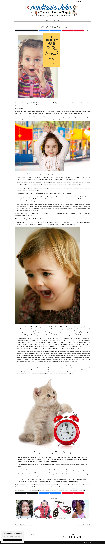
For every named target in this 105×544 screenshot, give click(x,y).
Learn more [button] (17, 536)
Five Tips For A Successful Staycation (24, 518)
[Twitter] (76, 1)
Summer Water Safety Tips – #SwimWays (80, 518)
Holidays (53, 1)
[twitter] (63, 537)
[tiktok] (77, 537)
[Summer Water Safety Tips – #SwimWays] (80, 509)
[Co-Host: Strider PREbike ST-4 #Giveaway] (62, 509)
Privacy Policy (87, 542)
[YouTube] (82, 1)
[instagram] (66, 537)
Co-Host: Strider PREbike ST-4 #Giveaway (62, 518)
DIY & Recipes (25, 1)
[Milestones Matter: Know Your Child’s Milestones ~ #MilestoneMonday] (43, 509)
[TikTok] (84, 1)
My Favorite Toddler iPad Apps (23, 525)
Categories (44, 1)
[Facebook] (85, 1)
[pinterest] (72, 537)
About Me (48, 20)
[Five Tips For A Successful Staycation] (24, 509)
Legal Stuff (56, 20)
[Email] (87, 1)
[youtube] (75, 537)
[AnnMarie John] (52, 9)
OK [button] (12, 539)
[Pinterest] (80, 1)
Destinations (62, 1)
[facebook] (69, 537)
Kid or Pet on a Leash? (83, 525)
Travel (71, 1)
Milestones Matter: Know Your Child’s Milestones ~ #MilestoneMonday (43, 519)
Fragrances (35, 1)
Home (17, 1)
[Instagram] (78, 1)
